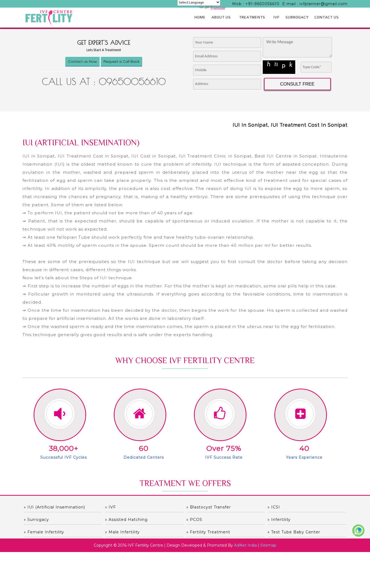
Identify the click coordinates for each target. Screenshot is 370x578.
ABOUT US (221, 17)
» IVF (110, 507)
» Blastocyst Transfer (208, 507)
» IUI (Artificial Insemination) (54, 507)
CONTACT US (326, 17)
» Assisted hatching (126, 519)
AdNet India (245, 545)
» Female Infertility (44, 532)
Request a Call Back (121, 61)
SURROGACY (297, 17)
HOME (200, 17)
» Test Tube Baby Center (294, 532)
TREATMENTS (252, 17)
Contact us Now (82, 61)
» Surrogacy (36, 519)
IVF (277, 17)
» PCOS (194, 519)
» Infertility (279, 519)
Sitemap (268, 545)
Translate (217, 8)
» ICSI (274, 507)
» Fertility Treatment (208, 532)
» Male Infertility (122, 532)
